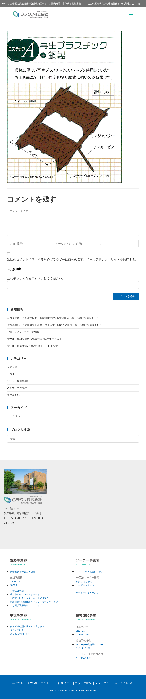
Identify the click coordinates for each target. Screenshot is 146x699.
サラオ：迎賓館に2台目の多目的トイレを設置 (32, 345)
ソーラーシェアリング (87, 592)
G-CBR (13, 585)
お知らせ (12, 367)
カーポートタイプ (85, 585)
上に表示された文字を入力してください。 (36, 278)
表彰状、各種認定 (17, 388)
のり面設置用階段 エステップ (26, 605)
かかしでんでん (84, 581)
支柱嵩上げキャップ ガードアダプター (30, 598)
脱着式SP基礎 (17, 590)
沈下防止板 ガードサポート (25, 594)
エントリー (48, 683)
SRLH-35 (80, 630)
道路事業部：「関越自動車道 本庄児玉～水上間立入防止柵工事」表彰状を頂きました (54, 325)
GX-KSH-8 (15, 581)
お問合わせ (65, 683)
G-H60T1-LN (82, 634)
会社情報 (18, 683)
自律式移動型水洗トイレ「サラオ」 (28, 626)
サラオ (11, 374)
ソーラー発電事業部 (18, 381)
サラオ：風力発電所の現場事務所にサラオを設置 (34, 338)
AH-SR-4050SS (83, 658)
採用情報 (32, 683)
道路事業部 (13, 395)
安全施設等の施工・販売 (22, 571)
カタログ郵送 (83, 683)
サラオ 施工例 (17, 630)
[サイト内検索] (73, 438)
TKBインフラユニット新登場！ (24, 332)
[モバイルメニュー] (131, 14)
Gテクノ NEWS (124, 683)
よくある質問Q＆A (19, 633)
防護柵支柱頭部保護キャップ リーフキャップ (34, 601)
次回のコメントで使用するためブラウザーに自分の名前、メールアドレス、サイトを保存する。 (72, 259)
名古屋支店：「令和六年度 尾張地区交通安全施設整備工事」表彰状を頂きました (53, 318)
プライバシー (103, 683)
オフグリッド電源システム (89, 571)
